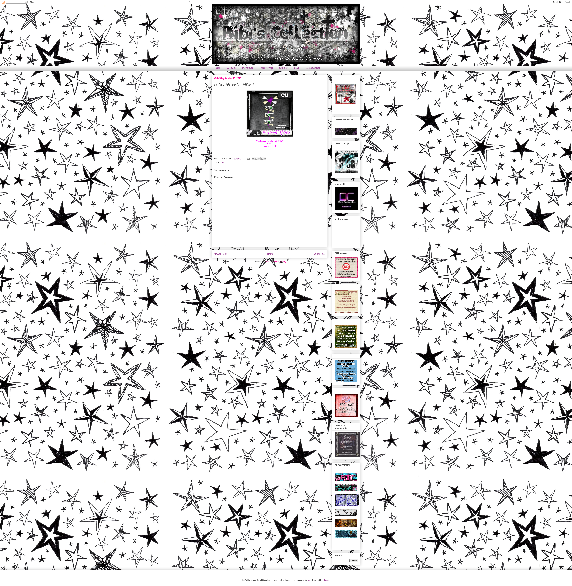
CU (222, 162)
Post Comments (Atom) (275, 262)
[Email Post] (248, 158)
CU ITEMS (231, 68)
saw (309, 580)
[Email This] (253, 158)
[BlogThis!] (256, 158)
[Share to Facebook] (261, 158)
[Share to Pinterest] (264, 158)
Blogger (326, 580)
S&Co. (296, 68)
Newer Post (220, 254)
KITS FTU (283, 68)
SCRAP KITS (247, 68)
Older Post (319, 254)
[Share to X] (259, 158)
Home (217, 68)
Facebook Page (266, 68)
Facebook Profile (313, 68)
